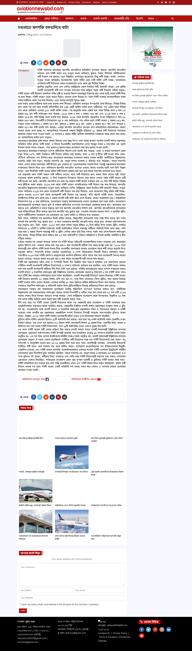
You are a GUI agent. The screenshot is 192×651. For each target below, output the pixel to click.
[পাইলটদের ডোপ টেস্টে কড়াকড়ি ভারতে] (71, 491)
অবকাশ (69, 18)
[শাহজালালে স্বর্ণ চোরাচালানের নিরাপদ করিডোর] (35, 521)
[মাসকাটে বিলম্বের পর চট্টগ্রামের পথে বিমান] (71, 457)
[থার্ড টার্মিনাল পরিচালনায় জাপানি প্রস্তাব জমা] (108, 521)
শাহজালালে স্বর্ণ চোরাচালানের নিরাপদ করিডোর (149, 139)
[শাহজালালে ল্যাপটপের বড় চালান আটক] (108, 491)
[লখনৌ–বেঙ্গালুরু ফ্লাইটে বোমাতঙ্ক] (35, 457)
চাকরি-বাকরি (100, 18)
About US (51, 2)
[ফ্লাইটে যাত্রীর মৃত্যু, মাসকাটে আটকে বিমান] (35, 491)
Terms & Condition (109, 2)
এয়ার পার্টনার (51, 18)
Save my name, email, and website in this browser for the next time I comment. (60, 604)
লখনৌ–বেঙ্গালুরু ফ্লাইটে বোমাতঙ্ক (144, 102)
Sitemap (96, 2)
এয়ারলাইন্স (31, 18)
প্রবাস (83, 18)
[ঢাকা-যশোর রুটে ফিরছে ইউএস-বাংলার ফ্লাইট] (71, 521)
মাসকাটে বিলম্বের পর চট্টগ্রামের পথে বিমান (147, 108)
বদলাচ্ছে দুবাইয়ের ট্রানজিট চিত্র (143, 83)
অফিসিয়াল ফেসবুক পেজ (33, 379)
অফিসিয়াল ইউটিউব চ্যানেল (84, 379)
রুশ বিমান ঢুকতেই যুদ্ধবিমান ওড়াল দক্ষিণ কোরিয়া (150, 95)
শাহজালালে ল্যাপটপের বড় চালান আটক (146, 133)
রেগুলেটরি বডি (121, 18)
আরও (151, 18)
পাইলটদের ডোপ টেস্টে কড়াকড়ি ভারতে (146, 126)
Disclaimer (86, 2)
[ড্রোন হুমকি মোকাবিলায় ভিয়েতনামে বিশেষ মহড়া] (108, 457)
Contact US (61, 2)
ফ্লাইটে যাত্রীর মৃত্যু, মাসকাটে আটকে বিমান (147, 120)
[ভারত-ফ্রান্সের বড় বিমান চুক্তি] (71, 423)
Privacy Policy (74, 2)
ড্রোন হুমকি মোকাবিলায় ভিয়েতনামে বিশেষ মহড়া (149, 114)
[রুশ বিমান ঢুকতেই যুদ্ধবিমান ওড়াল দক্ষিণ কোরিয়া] (108, 423)
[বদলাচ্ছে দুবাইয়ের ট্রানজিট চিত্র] (35, 423)
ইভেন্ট (139, 18)
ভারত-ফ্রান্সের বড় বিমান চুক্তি (142, 89)
